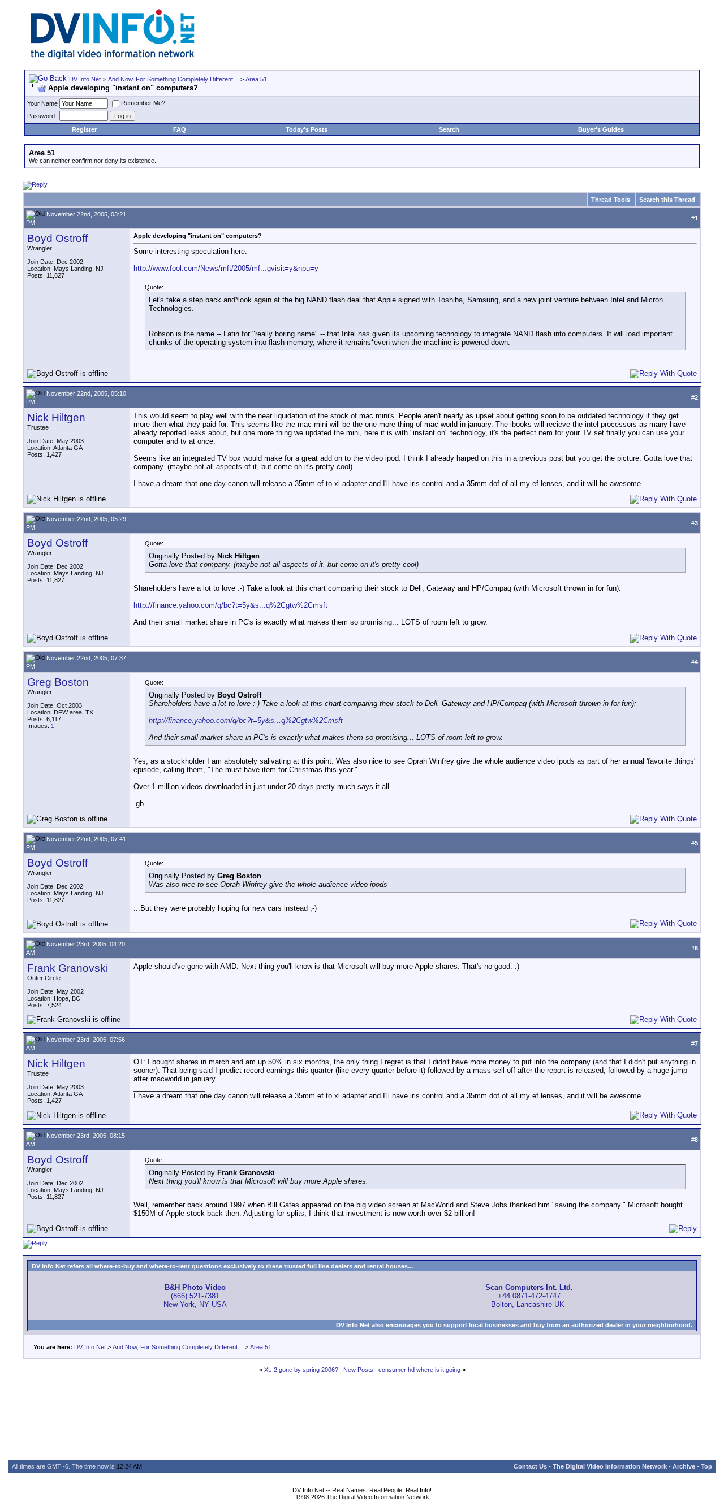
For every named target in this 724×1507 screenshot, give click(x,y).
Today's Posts (306, 129)
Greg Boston (58, 682)
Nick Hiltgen (56, 417)
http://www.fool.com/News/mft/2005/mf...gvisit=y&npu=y (225, 268)
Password (41, 115)
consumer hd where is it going (419, 1369)
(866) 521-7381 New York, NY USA (195, 1296)
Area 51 (256, 79)
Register (84, 129)
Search (449, 129)
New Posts (358, 1369)
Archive (684, 1466)
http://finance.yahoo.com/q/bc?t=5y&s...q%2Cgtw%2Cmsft (230, 605)
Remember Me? (143, 102)
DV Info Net (85, 79)
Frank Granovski (67, 968)
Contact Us (530, 1466)
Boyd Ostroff (57, 238)
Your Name (42, 103)
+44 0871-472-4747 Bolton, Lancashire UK (529, 1296)
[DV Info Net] (112, 57)
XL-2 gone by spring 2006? (301, 1369)
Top (706, 1466)
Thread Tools (610, 199)
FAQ (179, 129)
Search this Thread (667, 199)
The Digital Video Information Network (610, 1466)
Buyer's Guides (601, 129)
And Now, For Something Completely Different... (173, 79)
